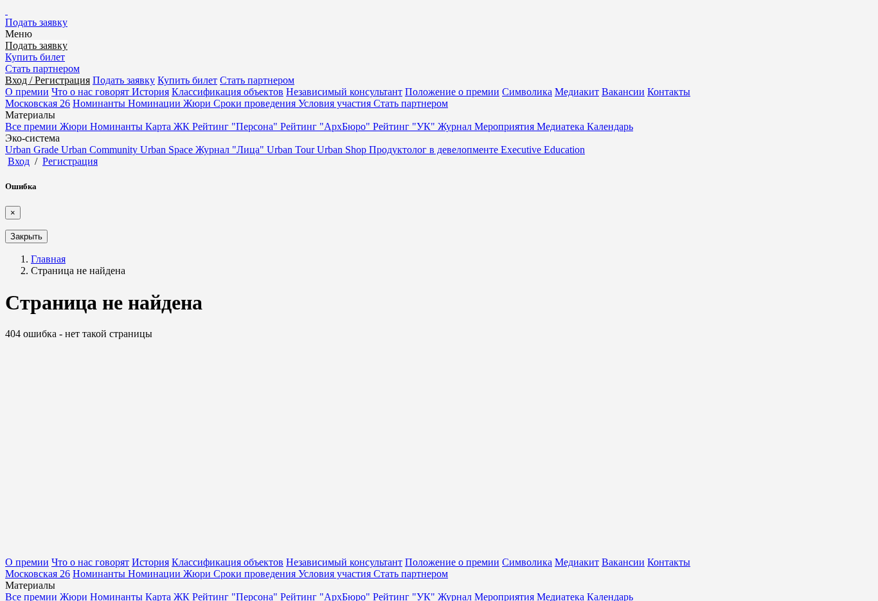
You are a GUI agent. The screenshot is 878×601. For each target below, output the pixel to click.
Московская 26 (37, 103)
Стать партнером (42, 68)
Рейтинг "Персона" (236, 126)
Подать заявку (36, 22)
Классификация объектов (227, 91)
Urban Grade (33, 149)
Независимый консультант (344, 91)
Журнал (456, 126)
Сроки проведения (255, 103)
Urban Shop (343, 149)
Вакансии (623, 91)
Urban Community (100, 149)
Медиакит (577, 91)
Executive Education (543, 149)
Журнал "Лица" (231, 149)
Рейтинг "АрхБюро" (326, 126)
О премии (27, 91)
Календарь (610, 126)
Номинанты (100, 103)
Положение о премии (452, 91)
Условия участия (335, 103)
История (150, 91)
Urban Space (167, 149)
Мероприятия (505, 126)
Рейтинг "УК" (405, 126)
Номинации (155, 103)
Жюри (198, 103)
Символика (527, 91)
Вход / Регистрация (47, 80)
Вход (19, 161)
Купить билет (35, 56)
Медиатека (562, 126)
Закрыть (26, 236)
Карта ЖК (168, 126)
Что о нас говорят (91, 91)
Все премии (32, 126)
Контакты (668, 91)
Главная (48, 259)
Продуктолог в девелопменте (435, 149)
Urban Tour (292, 149)
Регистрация (70, 161)
